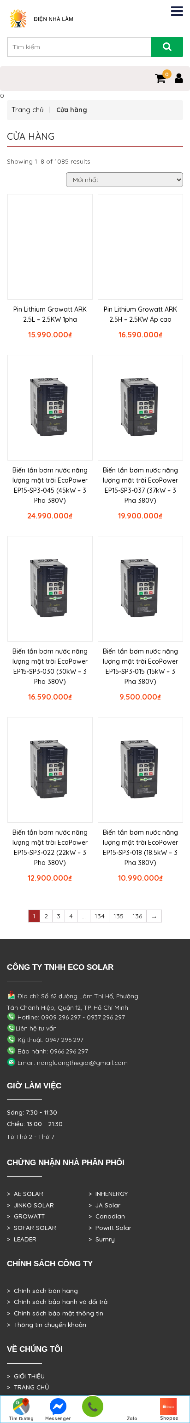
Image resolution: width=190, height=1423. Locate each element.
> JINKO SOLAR (30, 1205)
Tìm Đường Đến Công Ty (21, 1419)
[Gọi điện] (92, 1409)
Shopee (169, 1418)
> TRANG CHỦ (28, 1387)
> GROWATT (26, 1216)
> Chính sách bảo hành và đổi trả (57, 1301)
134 (100, 916)
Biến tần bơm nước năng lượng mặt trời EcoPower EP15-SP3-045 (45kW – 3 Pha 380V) (50, 485)
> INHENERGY (108, 1193)
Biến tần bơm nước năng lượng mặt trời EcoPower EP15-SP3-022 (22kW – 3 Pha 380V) (50, 847)
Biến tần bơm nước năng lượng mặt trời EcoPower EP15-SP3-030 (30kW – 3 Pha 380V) (50, 666)
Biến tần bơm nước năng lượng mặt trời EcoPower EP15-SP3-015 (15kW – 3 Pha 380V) (140, 666)
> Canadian (107, 1216)
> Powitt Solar (110, 1227)
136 (137, 916)
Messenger (58, 1419)
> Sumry (102, 1239)
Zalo (132, 1419)
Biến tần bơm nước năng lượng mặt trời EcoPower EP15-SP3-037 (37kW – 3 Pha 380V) (140, 485)
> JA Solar (104, 1205)
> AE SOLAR (25, 1193)
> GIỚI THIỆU (26, 1376)
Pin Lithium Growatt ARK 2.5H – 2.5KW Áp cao (140, 314)
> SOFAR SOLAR (31, 1227)
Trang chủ (28, 109)
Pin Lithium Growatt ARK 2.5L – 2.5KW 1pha (50, 314)
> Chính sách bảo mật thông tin (55, 1313)
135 (118, 916)
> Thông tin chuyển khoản (46, 1324)
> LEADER (21, 1239)
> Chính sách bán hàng (42, 1290)
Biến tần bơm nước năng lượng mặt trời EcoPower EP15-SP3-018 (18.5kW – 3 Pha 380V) (140, 847)
